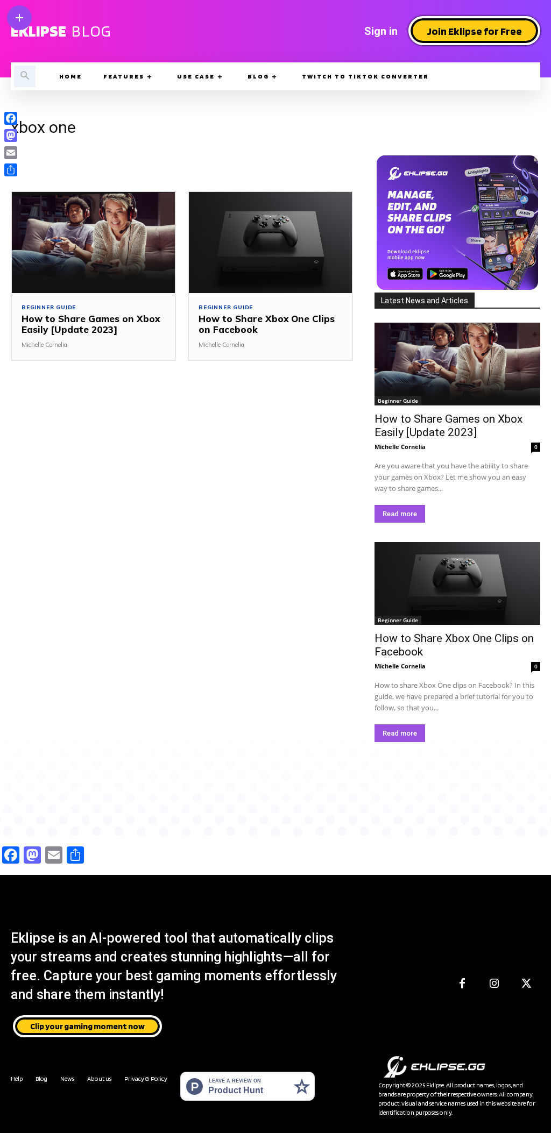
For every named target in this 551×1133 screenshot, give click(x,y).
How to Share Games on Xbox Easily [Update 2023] (91, 324)
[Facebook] (462, 984)
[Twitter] (526, 984)
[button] (25, 76)
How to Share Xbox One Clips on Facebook (267, 324)
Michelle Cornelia (44, 344)
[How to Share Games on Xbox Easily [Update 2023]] (93, 242)
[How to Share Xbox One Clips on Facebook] (270, 242)
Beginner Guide (49, 307)
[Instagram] (494, 984)
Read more (400, 514)
